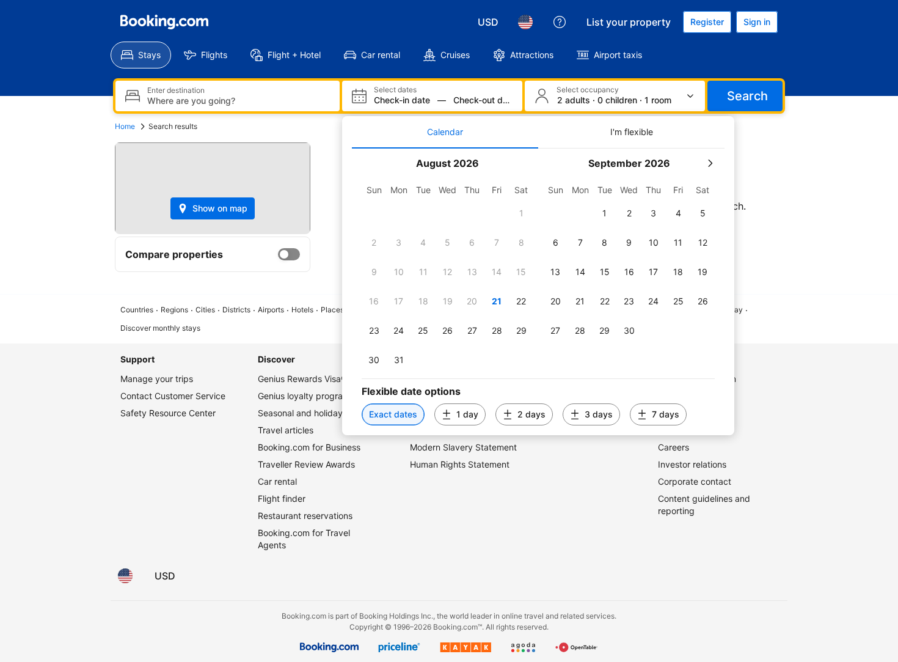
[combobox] (238, 100)
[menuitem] (141, 55)
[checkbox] (521, 213)
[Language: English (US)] (525, 22)
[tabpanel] (538, 292)
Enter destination (176, 90)
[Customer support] (559, 22)
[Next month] (710, 163)
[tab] (445, 132)
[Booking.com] (164, 22)
